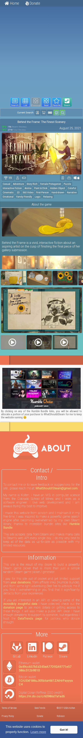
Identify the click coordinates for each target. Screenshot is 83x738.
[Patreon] (49, 647)
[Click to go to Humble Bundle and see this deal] (41, 388)
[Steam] (64, 647)
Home (14, 3)
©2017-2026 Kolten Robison (66, 712)
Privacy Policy (8, 716)
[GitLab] (18, 647)
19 (10, 178)
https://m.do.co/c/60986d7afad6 (42, 696)
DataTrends (40, 708)
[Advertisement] (41, 50)
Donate (34, 3)
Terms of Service (9, 708)
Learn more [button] (38, 732)
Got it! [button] (64, 729)
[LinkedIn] (34, 647)
